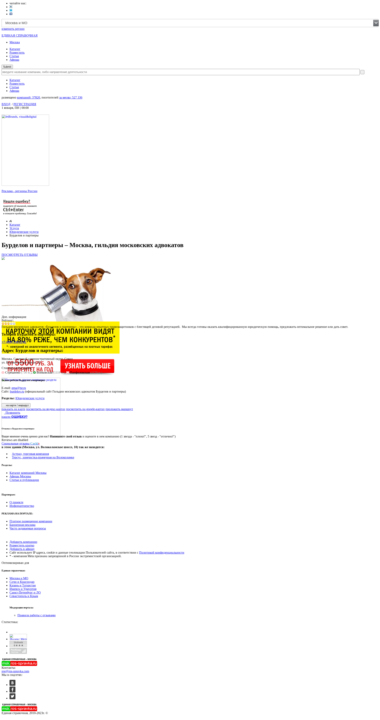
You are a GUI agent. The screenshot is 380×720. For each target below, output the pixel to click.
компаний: (28, 97)
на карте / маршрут (17, 405)
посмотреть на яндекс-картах (45, 409)
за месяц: (70, 97)
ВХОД (6, 104)
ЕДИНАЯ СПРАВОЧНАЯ (20, 35)
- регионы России (19, 191)
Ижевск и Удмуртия (23, 589)
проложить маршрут (119, 409)
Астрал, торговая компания (30, 453)
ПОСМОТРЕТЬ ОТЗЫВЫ (20, 254)
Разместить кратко (22, 545)
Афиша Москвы (20, 476)
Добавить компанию (23, 542)
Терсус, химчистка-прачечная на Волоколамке (43, 457)
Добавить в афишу (22, 549)
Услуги (14, 228)
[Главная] (11, 221)
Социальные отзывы (21, 443)
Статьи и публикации (24, 480)
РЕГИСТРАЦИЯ (24, 104)
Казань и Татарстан (23, 585)
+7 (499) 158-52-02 (14, 342)
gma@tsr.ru (18, 388)
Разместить (17, 52)
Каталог (15, 49)
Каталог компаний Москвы (28, 472)
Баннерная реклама (22, 524)
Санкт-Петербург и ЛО (25, 592)
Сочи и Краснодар (22, 581)
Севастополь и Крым (24, 596)
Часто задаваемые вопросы (28, 528)
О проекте (16, 502)
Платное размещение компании (31, 521)
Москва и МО (19, 578)
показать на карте (13, 409)
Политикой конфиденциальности (161, 552)
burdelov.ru (17, 391)
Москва (15, 42)
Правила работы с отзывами (36, 615)
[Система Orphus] (20, 215)
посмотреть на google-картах (85, 409)
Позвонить (12, 412)
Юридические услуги (24, 231)
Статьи (14, 56)
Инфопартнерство (22, 506)
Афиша (14, 59)
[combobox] (190, 23)
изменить (13, 28)
